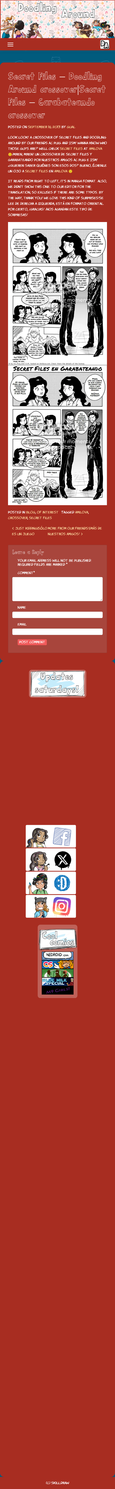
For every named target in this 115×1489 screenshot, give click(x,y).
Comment (25, 572)
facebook (42, 836)
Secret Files (71, 148)
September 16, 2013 (44, 126)
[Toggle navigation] (10, 44)
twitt (42, 859)
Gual (71, 126)
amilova (81, 512)
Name (22, 607)
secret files (40, 517)
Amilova (95, 148)
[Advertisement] (57, 761)
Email (22, 624)
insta (42, 906)
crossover (18, 517)
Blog (30, 512)
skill (42, 883)
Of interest (48, 512)
